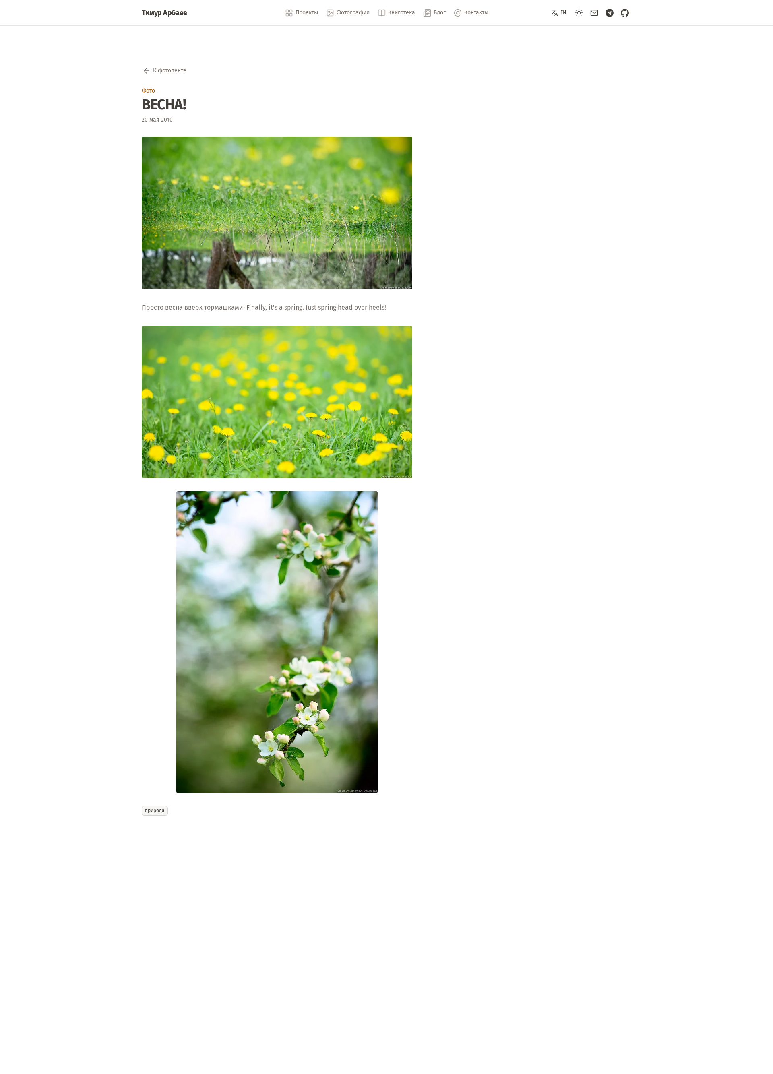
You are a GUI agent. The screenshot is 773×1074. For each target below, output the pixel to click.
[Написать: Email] (594, 12)
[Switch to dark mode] (579, 12)
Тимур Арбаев (164, 12)
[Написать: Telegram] (609, 12)
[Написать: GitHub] (624, 12)
